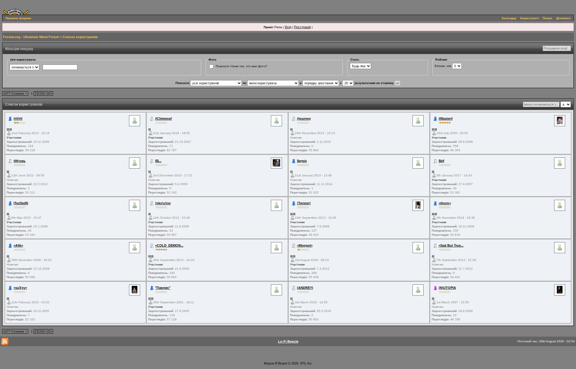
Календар (509, 18)
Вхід (288, 27)
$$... (158, 161)
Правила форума (18, 18)
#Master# (446, 118)
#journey (304, 118)
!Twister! (304, 203)
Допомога (563, 18)
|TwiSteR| (21, 203)
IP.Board (281, 363)
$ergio (302, 161)
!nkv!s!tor (163, 203)
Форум (269, 363)
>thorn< (445, 203)
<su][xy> (20, 288)
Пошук (547, 18)
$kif (441, 161)
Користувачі (529, 18)
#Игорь (20, 161)
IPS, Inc (306, 363)
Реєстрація (302, 27)
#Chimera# (163, 118)
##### (18, 118)
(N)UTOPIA (447, 288)
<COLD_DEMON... (169, 245)
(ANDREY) (305, 288)
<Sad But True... (451, 245)
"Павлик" (162, 288)
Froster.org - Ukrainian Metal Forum (31, 37)
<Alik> (18, 245)
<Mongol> (305, 245)
